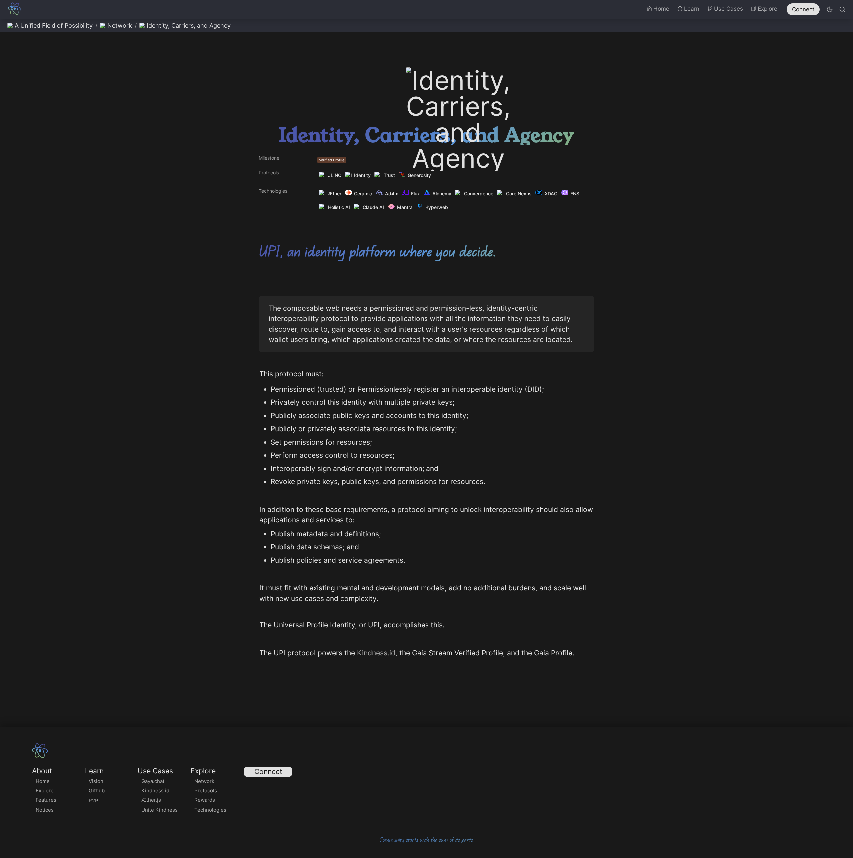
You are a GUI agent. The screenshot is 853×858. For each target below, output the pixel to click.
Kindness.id (376, 653)
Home (661, 8)
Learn (691, 8)
